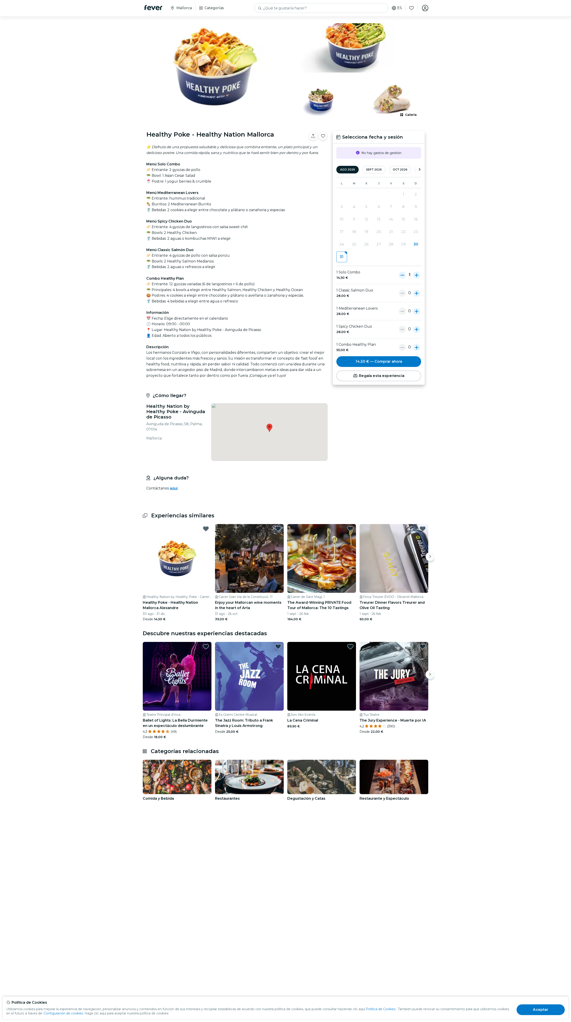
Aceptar (540, 1009)
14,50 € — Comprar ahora (379, 361)
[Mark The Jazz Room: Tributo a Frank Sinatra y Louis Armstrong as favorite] (278, 646)
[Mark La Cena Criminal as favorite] (350, 646)
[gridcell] (341, 257)
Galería (411, 115)
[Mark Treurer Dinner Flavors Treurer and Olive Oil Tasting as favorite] (423, 529)
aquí (174, 488)
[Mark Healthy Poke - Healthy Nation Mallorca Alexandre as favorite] (206, 529)
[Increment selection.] (416, 275)
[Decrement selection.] (402, 275)
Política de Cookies (380, 1009)
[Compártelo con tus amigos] (313, 136)
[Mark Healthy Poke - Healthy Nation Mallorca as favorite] (323, 136)
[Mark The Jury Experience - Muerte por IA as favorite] (423, 646)
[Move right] (430, 556)
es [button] (399, 8)
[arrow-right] (419, 169)
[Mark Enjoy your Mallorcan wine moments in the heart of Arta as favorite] (278, 529)
